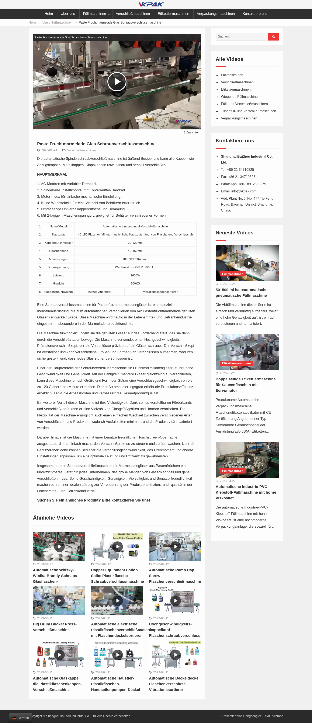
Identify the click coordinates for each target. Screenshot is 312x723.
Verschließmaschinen (133, 14)
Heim (49, 14)
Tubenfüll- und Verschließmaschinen (248, 111)
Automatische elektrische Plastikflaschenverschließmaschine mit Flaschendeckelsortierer (123, 630)
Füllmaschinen (94, 14)
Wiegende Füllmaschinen (240, 96)
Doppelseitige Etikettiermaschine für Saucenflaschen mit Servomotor (246, 385)
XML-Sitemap (273, 716)
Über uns (68, 14)
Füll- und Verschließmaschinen (244, 104)
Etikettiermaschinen (173, 14)
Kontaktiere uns (255, 14)
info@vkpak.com (243, 191)
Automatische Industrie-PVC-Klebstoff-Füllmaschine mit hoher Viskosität (246, 492)
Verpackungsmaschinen (216, 14)
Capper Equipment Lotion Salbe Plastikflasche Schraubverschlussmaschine (117, 576)
